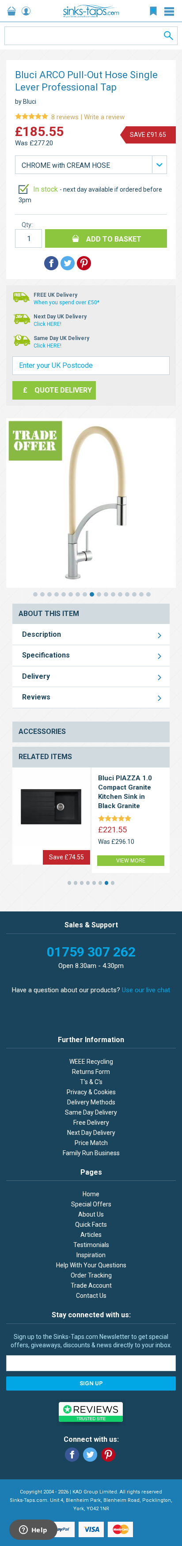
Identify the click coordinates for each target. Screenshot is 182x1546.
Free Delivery (91, 1122)
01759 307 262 (91, 952)
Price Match (91, 1142)
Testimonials (91, 1244)
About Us (91, 1214)
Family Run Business (91, 1153)
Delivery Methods (91, 1102)
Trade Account (91, 1285)
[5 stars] (116, 819)
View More (130, 861)
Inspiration (91, 1255)
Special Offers (91, 1204)
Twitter (90, 1455)
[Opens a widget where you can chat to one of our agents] (33, 1531)
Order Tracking (91, 1275)
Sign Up (91, 1383)
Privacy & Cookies (91, 1092)
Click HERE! (47, 324)
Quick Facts (91, 1224)
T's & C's (91, 1081)
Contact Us (91, 1295)
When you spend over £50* (66, 302)
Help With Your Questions (91, 1265)
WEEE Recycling (91, 1061)
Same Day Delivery (91, 1112)
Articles (91, 1234)
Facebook (72, 1455)
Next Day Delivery (91, 1132)
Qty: (27, 224)
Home (91, 1194)
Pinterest (108, 1455)
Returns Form (91, 1071)
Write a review (70, 117)
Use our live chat (146, 990)
